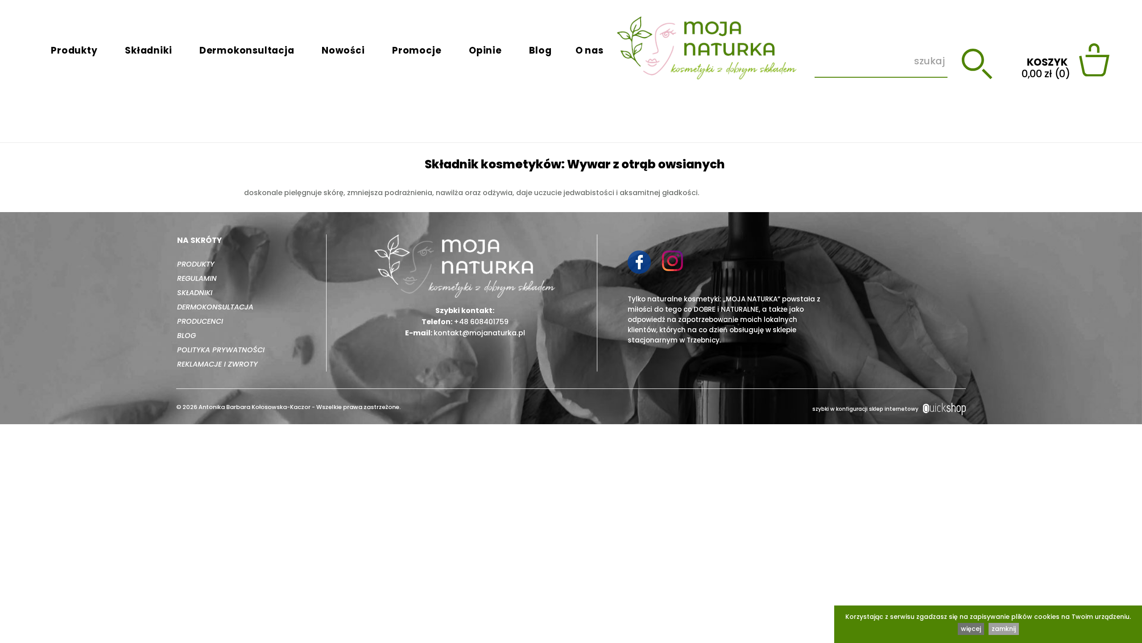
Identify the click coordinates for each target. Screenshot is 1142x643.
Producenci (200, 321)
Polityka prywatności (221, 350)
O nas (589, 50)
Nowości (343, 50)
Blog (540, 50)
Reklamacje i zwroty (217, 364)
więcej (971, 628)
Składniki (148, 50)
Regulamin (197, 278)
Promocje (416, 50)
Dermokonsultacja (246, 50)
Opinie (485, 50)
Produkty (74, 50)
